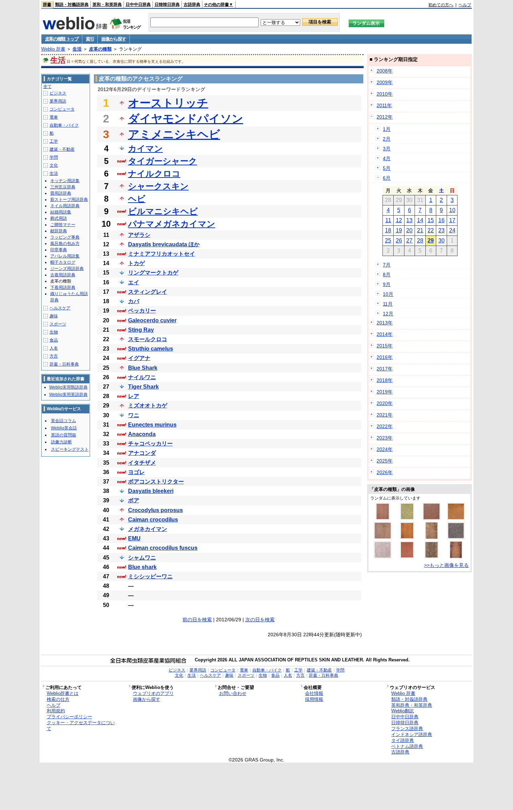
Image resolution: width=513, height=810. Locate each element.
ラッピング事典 (65, 237)
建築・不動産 (62, 149)
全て (47, 86)
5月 (387, 168)
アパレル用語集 (65, 256)
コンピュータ (62, 109)
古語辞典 (192, 4)
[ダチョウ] (431, 518)
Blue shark (142, 567)
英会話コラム (63, 420)
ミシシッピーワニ (150, 576)
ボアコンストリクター (156, 482)
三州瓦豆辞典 (62, 187)
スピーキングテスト (70, 449)
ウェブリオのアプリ (153, 693)
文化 (54, 165)
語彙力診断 (61, 442)
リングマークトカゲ (153, 273)
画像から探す (113, 39)
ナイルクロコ (154, 173)
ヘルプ (465, 4)
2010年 (385, 94)
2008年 (385, 71)
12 (399, 220)
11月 (388, 304)
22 (431, 230)
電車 (54, 117)
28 (420, 240)
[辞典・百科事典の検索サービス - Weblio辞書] (75, 27)
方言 (54, 356)
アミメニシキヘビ (174, 134)
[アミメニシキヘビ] (383, 518)
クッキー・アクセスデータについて (81, 725)
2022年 (385, 426)
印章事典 (58, 249)
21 (420, 230)
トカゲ (136, 263)
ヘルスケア (60, 308)
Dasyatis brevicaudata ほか (164, 244)
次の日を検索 (260, 619)
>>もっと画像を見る (446, 565)
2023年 (385, 438)
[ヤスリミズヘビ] (407, 518)
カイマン (145, 148)
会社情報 (314, 693)
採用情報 (314, 699)
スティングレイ (147, 292)
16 (441, 220)
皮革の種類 (100, 49)
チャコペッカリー (150, 444)
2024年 (385, 449)
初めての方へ (440, 4)
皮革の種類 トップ (62, 39)
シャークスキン (158, 186)
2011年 (384, 105)
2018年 (385, 380)
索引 (90, 39)
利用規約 (56, 710)
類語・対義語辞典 (72, 4)
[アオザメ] (456, 518)
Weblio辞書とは (63, 693)
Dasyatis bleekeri (150, 491)
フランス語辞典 (407, 728)
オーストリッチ (168, 103)
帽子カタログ (62, 262)
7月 (387, 265)
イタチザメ (142, 463)
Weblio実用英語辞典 (68, 394)
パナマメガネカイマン (171, 223)
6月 (387, 178)
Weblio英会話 (64, 428)
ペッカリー (142, 311)
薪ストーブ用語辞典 (69, 199)
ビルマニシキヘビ (163, 211)
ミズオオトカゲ (147, 405)
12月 (388, 313)
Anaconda (142, 434)
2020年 (385, 403)
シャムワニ (142, 558)
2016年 (385, 357)
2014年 (385, 334)
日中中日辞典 (138, 4)
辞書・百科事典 (64, 364)
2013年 (385, 322)
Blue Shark (142, 368)
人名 (54, 348)
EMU (134, 538)
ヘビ (137, 198)
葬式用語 (58, 218)
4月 (387, 158)
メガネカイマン (147, 529)
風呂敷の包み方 (65, 243)
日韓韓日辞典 (167, 4)
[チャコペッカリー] (383, 557)
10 (452, 210)
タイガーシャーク (162, 161)
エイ (133, 282)
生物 (54, 332)
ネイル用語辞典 (65, 205)
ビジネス (58, 93)
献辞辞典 (58, 230)
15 (431, 220)
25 (388, 240)
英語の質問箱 (63, 435)
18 (388, 230)
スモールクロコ (147, 339)
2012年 (385, 117)
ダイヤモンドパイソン (185, 118)
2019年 (385, 392)
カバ (133, 301)
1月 (387, 129)
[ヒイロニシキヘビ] (407, 557)
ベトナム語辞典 (407, 746)
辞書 (47, 4)
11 (388, 220)
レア (133, 396)
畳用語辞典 (60, 193)
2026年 (385, 472)
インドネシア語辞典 (411, 734)
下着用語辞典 (62, 287)
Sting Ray (141, 330)
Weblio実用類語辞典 (68, 387)
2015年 (385, 345)
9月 (387, 284)
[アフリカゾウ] (456, 537)
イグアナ (139, 358)
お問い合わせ (232, 693)
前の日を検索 (197, 619)
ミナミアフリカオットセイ (161, 254)
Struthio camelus (150, 349)
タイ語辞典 (402, 740)
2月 (387, 139)
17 (452, 220)
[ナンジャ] (407, 537)
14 (420, 220)
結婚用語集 (60, 212)
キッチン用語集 (65, 180)
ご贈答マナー (62, 224)
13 (409, 220)
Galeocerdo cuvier (152, 320)
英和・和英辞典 (107, 4)
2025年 (385, 461)
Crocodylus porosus (155, 510)
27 (409, 240)
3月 (387, 148)
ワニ (133, 415)
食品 (54, 340)
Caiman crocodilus (153, 520)
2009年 (385, 82)
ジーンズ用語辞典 (67, 268)
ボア (133, 500)
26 (399, 240)
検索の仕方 (58, 699)
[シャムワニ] (455, 557)
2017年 (385, 369)
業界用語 (58, 101)
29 (431, 240)
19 (399, 230)
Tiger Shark (143, 387)
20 (409, 230)
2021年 (385, 415)
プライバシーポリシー (69, 716)
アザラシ (139, 235)
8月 (387, 274)
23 (441, 230)
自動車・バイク (64, 125)
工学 (54, 141)
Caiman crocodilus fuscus (163, 548)
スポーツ (58, 324)
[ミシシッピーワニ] (383, 537)
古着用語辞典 (62, 274)
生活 (77, 49)
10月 (388, 294)
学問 (54, 157)
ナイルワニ (142, 377)
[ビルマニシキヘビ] (431, 557)
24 (452, 230)
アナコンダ (142, 453)
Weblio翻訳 (402, 710)
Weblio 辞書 (53, 49)
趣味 (54, 316)
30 (441, 240)
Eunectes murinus (152, 425)
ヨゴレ (136, 472)
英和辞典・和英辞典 (411, 705)
